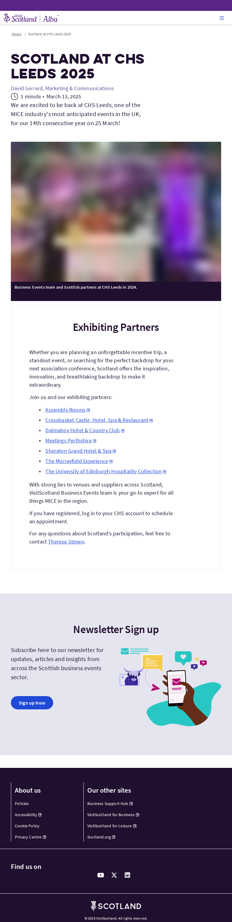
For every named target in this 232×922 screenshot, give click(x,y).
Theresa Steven (66, 541)
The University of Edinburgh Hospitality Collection (103, 471)
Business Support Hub (107, 803)
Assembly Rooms (65, 409)
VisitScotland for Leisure (109, 826)
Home (16, 34)
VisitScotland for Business (111, 814)
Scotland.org (99, 837)
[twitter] (114, 875)
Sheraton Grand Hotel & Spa (78, 450)
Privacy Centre (28, 837)
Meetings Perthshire (68, 440)
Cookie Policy (27, 826)
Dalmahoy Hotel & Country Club (82, 430)
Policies (22, 803)
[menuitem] (43, 803)
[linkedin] (127, 875)
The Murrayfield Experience (76, 461)
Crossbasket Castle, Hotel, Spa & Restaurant (96, 420)
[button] (221, 17)
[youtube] (101, 875)
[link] (32, 702)
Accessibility (26, 814)
